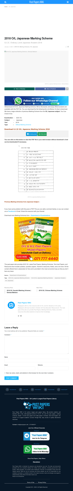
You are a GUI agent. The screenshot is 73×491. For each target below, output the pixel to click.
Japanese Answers (60, 278)
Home (5, 6)
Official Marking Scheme (23, 125)
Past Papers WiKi (36, 1)
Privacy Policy (42, 482)
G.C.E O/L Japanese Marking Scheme (42, 278)
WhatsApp (36, 444)
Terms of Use (30, 482)
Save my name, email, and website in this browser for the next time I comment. (30, 373)
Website (40, 365)
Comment (7, 335)
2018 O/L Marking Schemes (22, 47)
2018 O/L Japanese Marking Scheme (19, 278)
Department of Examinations (40, 215)
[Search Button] (5, 2)
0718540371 (33, 424)
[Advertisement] (36, 21)
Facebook (11, 211)
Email (6, 365)
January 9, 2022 (8, 47)
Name (6, 357)
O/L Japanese (12, 6)
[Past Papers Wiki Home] (36, 405)
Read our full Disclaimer (18, 476)
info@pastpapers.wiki (22, 424)
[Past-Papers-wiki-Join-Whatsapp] (36, 101)
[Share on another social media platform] (67, 88)
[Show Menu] (68, 2)
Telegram (36, 431)
